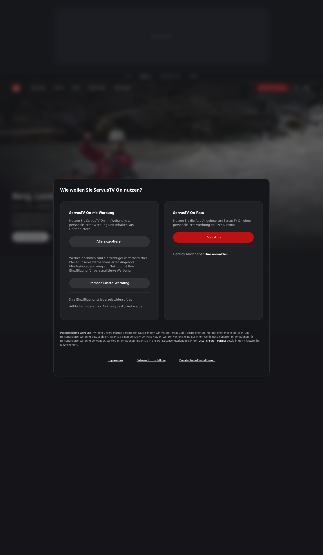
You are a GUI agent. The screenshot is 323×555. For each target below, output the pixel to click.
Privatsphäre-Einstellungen (197, 360)
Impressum (115, 360)
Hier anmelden (216, 254)
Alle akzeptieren (109, 241)
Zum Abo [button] (213, 237)
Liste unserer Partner (212, 341)
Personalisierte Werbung (109, 283)
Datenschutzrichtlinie (151, 360)
